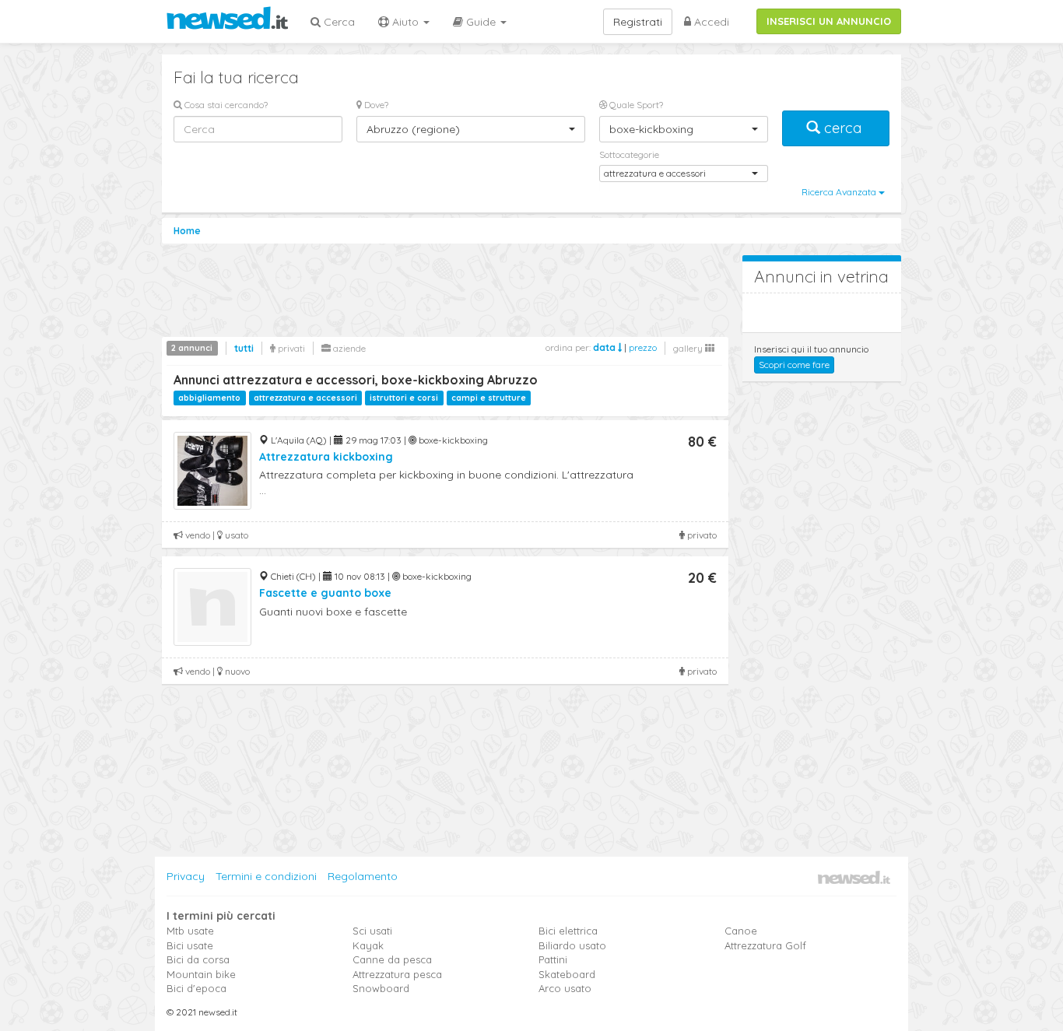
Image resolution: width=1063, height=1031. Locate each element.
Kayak (368, 945)
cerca (842, 128)
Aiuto (405, 22)
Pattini (553, 959)
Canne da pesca (392, 959)
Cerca (338, 22)
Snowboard (381, 988)
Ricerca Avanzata (840, 192)
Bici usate (190, 945)
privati (290, 348)
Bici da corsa (198, 959)
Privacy (186, 876)
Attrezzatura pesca (397, 974)
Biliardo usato (572, 945)
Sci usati (372, 930)
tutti (244, 348)
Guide (481, 22)
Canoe (740, 930)
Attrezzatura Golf (765, 945)
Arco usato (565, 988)
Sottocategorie (629, 154)
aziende (348, 348)
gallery (689, 348)
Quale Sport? (635, 104)
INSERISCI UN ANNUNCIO (829, 21)
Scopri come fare (794, 364)
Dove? (375, 104)
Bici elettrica (568, 930)
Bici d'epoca (196, 988)
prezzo (643, 347)
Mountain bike (201, 974)
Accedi (710, 22)
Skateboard (567, 974)
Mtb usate (190, 930)
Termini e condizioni (266, 876)
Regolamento (363, 876)
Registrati (637, 22)
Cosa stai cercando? (225, 104)
